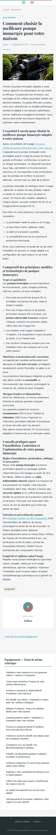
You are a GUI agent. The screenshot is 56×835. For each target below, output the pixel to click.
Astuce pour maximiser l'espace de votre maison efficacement (25, 683)
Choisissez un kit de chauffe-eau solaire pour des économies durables (27, 737)
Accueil (6, 10)
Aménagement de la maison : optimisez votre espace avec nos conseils (27, 800)
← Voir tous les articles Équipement (20, 636)
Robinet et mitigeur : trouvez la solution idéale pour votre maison (25, 710)
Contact (37, 821)
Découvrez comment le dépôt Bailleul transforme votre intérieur (24, 692)
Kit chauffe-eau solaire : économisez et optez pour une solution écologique (27, 701)
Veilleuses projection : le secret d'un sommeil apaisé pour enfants (27, 764)
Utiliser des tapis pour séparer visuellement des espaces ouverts (27, 782)
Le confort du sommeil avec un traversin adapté (25, 791)
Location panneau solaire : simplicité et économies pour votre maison (24, 719)
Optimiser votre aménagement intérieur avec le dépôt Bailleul (27, 773)
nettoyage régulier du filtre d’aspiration (26, 518)
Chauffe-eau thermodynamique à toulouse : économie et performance (26, 755)
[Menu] (32, 2)
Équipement (16, 10)
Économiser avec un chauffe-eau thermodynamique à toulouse (21, 746)
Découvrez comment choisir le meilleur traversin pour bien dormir (25, 728)
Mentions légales (22, 821)
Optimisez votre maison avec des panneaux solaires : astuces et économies (26, 674)
